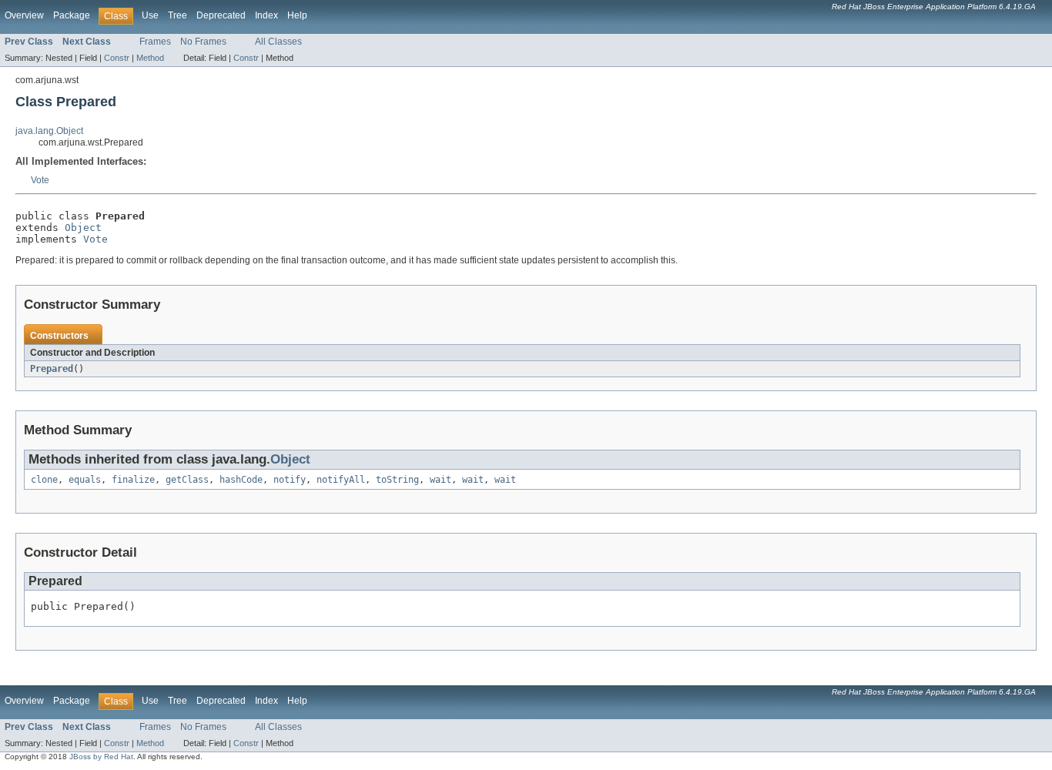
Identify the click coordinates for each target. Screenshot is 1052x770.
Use (150, 15)
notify (289, 479)
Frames (155, 41)
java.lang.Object (49, 131)
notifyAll (341, 479)
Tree (177, 15)
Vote (40, 180)
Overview (24, 15)
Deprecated (221, 15)
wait (440, 479)
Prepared (51, 368)
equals (85, 479)
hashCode (241, 479)
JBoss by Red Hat (101, 756)
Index (266, 15)
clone (44, 479)
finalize (133, 479)
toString (397, 479)
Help (297, 15)
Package (71, 15)
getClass (187, 479)
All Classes (278, 41)
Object (83, 227)
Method (150, 57)
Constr (116, 57)
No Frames (203, 41)
